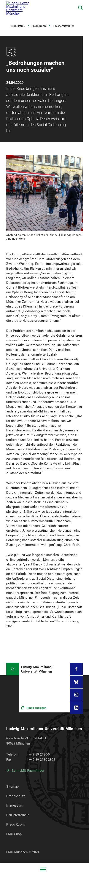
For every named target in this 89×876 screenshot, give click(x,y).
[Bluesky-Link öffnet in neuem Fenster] (76, 682)
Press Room (39, 26)
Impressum (14, 805)
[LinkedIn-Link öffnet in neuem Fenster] (76, 707)
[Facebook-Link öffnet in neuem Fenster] (76, 669)
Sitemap (12, 787)
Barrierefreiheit (17, 815)
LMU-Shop (14, 834)
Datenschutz (15, 796)
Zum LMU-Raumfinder (28, 771)
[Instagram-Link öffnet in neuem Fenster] (76, 695)
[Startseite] (12, 669)
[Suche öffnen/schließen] (80, 8)
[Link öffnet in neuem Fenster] (44, 687)
